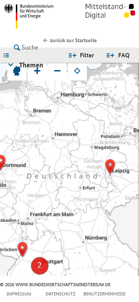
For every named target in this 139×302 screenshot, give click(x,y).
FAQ (124, 55)
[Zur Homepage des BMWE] (35, 16)
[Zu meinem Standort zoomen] (77, 71)
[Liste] (8, 55)
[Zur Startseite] (110, 16)
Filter (87, 55)
